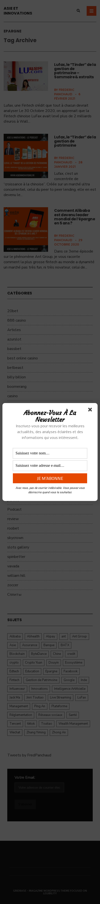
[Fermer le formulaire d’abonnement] (91, 410)
